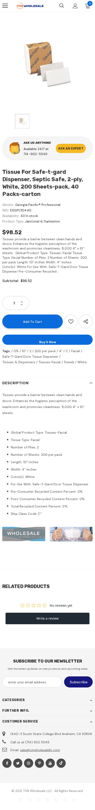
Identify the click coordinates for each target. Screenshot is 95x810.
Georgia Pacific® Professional (38, 205)
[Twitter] (17, 763)
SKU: (5, 210)
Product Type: (13, 221)
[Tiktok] (61, 763)
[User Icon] (75, 5)
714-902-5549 (35, 154)
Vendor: (8, 205)
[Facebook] (7, 763)
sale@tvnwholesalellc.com (40, 750)
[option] (47, 64)
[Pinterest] (39, 763)
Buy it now (47, 342)
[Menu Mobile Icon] (5, 6)
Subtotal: (10, 280)
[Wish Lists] (71, 321)
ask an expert (70, 148)
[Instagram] (28, 763)
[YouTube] (50, 763)
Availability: (11, 216)
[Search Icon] (61, 5)
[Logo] (30, 6)
